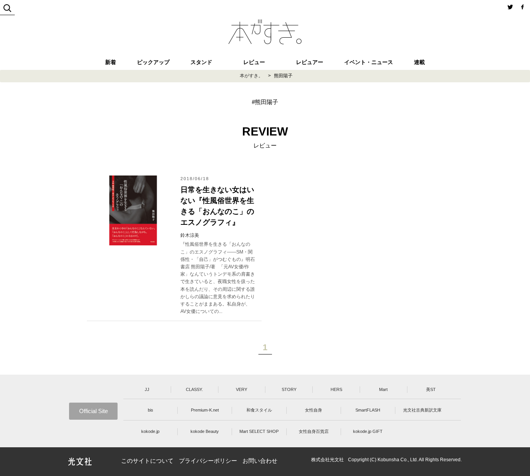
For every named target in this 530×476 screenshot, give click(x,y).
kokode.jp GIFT (368, 431)
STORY (289, 389)
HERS (336, 389)
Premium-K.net (205, 410)
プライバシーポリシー (208, 460)
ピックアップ (153, 62)
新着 (110, 62)
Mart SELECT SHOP (259, 431)
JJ (147, 389)
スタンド (201, 62)
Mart (383, 389)
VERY (241, 389)
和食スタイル (259, 410)
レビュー (254, 62)
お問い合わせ (259, 460)
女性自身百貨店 (314, 431)
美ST (431, 389)
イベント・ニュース (368, 62)
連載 (419, 62)
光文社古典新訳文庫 (422, 410)
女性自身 (313, 410)
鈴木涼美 (189, 235)
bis (150, 410)
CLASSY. (194, 389)
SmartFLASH (367, 410)
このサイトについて (147, 460)
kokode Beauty (205, 431)
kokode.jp (150, 431)
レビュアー (309, 62)
